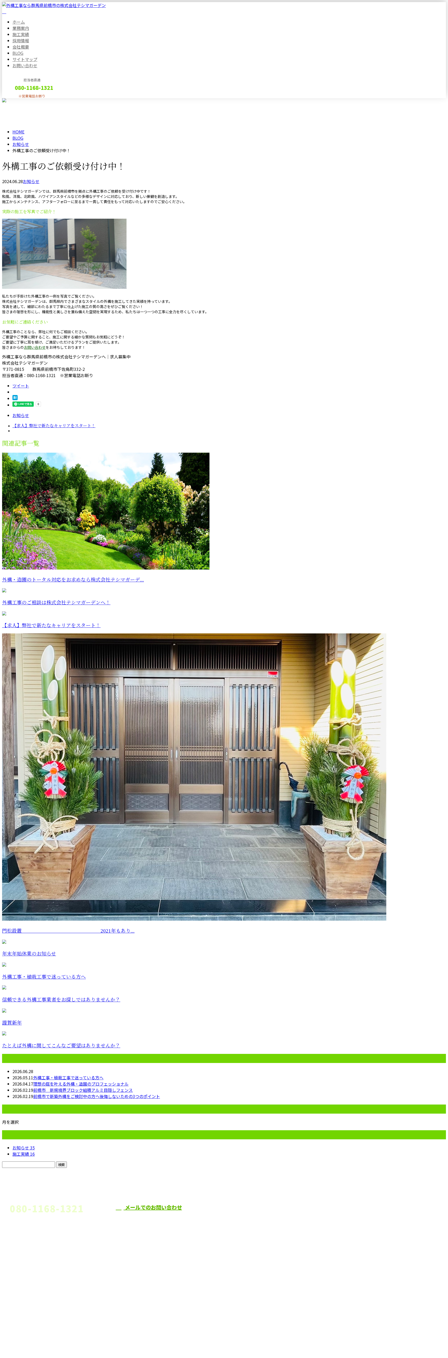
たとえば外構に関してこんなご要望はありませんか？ (61, 1045)
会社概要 (20, 47)
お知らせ (31, 181)
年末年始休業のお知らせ (29, 953)
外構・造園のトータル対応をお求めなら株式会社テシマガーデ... (73, 580)
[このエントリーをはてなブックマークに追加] (15, 398)
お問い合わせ (24, 65)
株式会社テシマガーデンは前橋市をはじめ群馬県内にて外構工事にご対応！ (293, 1217)
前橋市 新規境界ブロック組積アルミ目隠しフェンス (83, 1090)
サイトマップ (24, 59)
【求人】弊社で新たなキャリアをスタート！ (51, 625)
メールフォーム (20, 101)
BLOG (17, 53)
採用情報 (20, 40)
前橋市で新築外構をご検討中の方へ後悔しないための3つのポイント (96, 1096)
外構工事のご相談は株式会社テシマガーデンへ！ (56, 602)
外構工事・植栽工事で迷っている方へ (44, 977)
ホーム (18, 22)
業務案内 (20, 28)
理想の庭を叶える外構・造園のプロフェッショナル (81, 1084)
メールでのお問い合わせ (153, 1207)
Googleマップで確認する (27, 1309)
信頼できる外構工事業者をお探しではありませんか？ (61, 999)
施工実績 (20, 34)
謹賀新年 (12, 1023)
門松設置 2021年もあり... (68, 931)
